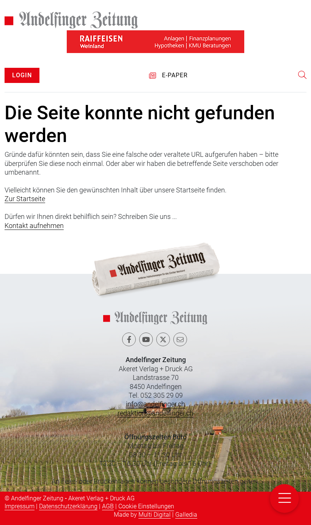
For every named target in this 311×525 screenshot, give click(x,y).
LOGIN (22, 75)
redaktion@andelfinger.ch (155, 413)
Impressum (20, 506)
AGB (108, 506)
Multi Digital (154, 514)
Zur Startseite (25, 199)
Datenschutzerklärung (68, 506)
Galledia (186, 514)
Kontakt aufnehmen (34, 226)
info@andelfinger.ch (155, 404)
